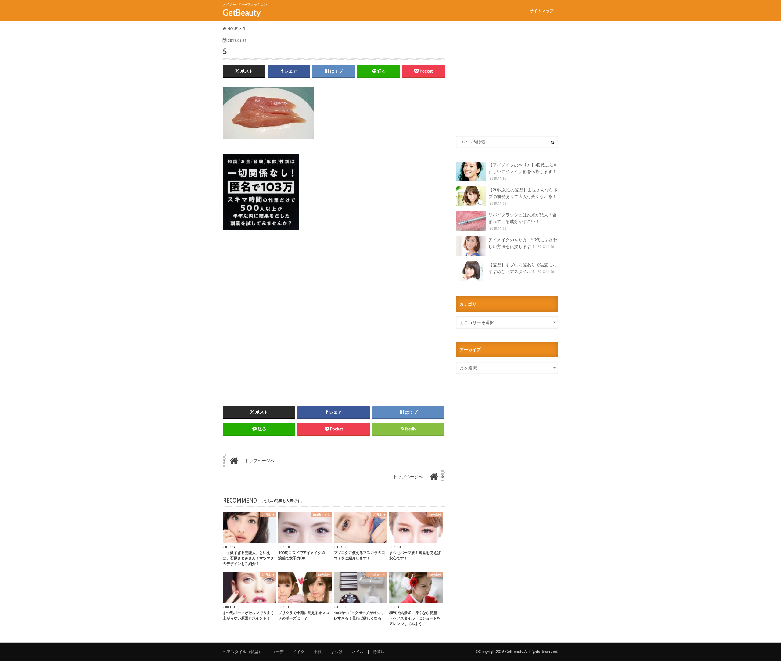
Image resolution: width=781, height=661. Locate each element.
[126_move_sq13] (261, 234)
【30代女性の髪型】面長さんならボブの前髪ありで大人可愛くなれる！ (522, 196)
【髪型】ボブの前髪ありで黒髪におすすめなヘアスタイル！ (522, 268)
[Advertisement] (334, 313)
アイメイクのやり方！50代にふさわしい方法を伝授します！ (522, 243)
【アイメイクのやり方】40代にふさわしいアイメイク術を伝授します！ (522, 171)
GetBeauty (242, 12)
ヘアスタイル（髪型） (242, 651)
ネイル (358, 651)
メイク (298, 651)
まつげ (337, 651)
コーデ (277, 651)
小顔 (318, 651)
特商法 (379, 651)
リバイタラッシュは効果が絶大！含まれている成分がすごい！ (522, 221)
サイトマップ (541, 10)
